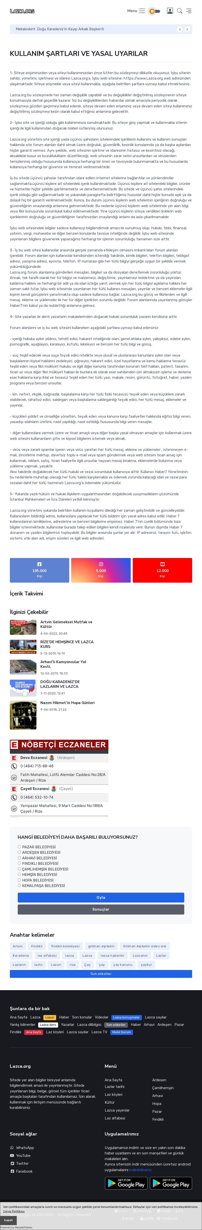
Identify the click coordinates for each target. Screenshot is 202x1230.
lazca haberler (112, 955)
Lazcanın (140, 955)
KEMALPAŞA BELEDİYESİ (43, 886)
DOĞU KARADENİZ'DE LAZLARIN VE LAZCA (60, 684)
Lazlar (161, 955)
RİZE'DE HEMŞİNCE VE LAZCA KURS (66, 644)
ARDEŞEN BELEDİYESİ (41, 852)
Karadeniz (21, 955)
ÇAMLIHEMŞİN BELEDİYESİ (45, 869)
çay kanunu (122, 965)
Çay (87, 965)
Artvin (18, 946)
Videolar (101, 1017)
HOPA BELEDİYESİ (37, 880)
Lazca (87, 955)
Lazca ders (48, 1025)
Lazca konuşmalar (126, 1017)
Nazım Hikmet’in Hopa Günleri (67, 702)
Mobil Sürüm (121, 1032)
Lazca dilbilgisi (89, 1024)
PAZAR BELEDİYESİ (39, 847)
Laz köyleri (55, 1032)
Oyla (101, 897)
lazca (69, 955)
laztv (38, 965)
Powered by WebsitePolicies (16, 1227)
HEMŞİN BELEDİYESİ (39, 874)
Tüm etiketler (101, 974)
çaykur (146, 965)
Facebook (23, 1171)
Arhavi (149, 1024)
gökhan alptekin (101, 946)
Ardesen (159, 1080)
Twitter (21, 1163)
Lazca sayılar (156, 1017)
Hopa (156, 1103)
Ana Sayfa (18, 1017)
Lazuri (56, 965)
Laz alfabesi (115, 1118)
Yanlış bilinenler (22, 1024)
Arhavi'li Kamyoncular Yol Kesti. (63, 664)
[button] (179, 11)
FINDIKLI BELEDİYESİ (40, 863)
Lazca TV (99, 1032)
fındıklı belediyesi (65, 946)
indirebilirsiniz (140, 1170)
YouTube (23, 1155)
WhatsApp (25, 1148)
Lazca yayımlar (117, 1110)
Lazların (19, 965)
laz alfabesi (47, 955)
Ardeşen (164, 1024)
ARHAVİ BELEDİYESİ (39, 858)
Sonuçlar (101, 909)
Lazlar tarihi (114, 1086)
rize (73, 965)
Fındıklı (37, 946)
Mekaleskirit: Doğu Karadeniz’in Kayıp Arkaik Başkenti (60, 29)
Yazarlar (67, 1024)
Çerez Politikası (14, 1211)
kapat (8, 1220)
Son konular (82, 1017)
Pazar (179, 1024)
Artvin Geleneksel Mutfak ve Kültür (66, 624)
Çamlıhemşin (163, 1088)
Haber (64, 1017)
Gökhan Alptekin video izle (145, 946)
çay (102, 965)
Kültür (110, 1102)
